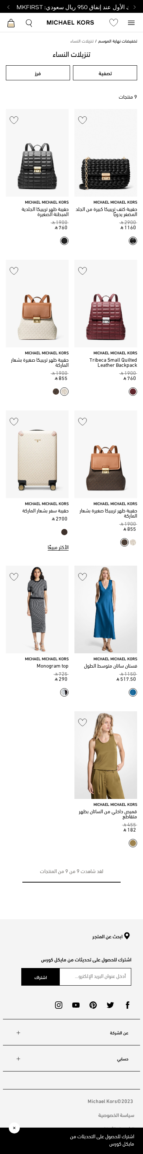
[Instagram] (58, 1005)
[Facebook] (127, 1005)
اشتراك (40, 977)
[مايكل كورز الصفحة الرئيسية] (70, 23)
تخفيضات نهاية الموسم (117, 41)
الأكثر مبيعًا (58, 548)
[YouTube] (76, 1005)
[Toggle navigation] (131, 22)
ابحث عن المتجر (107, 936)
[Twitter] (110, 1005)
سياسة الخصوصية (116, 1114)
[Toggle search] (29, 22)
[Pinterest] (93, 1005)
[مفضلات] (113, 22)
